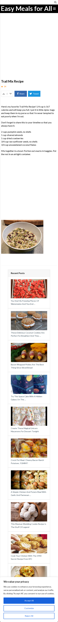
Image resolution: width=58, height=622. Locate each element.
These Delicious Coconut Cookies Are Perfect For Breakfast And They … (27, 334)
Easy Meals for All (26, 8)
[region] (29, 599)
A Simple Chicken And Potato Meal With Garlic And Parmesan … (28, 493)
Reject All (29, 616)
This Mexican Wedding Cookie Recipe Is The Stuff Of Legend (28, 525)
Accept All (29, 600)
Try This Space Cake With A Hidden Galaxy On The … (26, 398)
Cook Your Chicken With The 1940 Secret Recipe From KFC (26, 557)
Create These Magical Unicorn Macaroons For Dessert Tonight (25, 430)
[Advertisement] (29, 48)
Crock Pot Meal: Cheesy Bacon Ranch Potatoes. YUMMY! (27, 461)
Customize (29, 608)
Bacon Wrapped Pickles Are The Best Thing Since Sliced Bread (27, 366)
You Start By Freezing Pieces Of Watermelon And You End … (25, 302)
